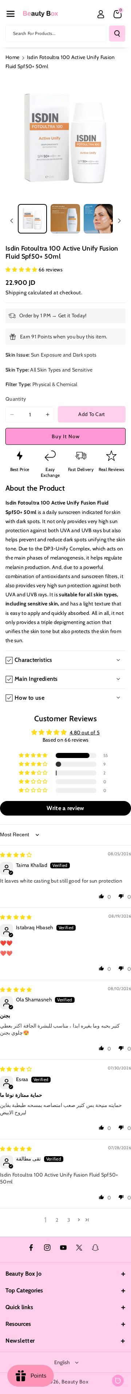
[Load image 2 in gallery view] (65, 218)
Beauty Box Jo (23, 1273)
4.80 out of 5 (85, 732)
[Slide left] (11, 221)
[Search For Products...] (117, 33)
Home (12, 57)
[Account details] (101, 14)
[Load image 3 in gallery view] (98, 218)
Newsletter (20, 1340)
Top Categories (24, 1290)
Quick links (19, 1307)
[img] (16, 855)
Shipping (16, 292)
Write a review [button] (65, 808)
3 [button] (68, 1220)
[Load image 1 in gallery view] (32, 218)
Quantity (15, 399)
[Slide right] (119, 221)
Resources (18, 1323)
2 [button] (57, 1220)
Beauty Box (74, 1381)
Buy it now (66, 436)
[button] (11, 14)
